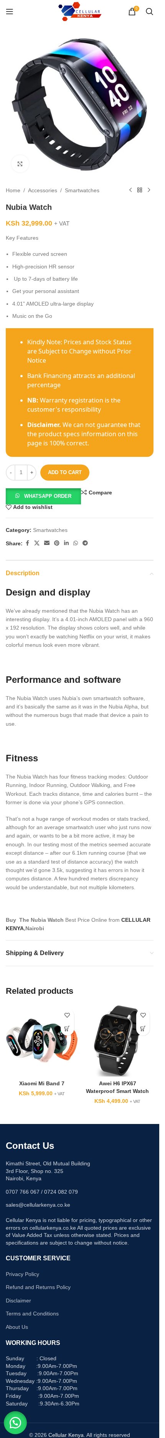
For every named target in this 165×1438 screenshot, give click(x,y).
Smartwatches (82, 190)
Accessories (42, 190)
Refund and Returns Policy (38, 1287)
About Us (17, 1327)
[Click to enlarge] (20, 163)
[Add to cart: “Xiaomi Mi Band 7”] (67, 1029)
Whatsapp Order (47, 496)
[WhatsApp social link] (75, 543)
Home (13, 190)
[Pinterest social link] (57, 543)
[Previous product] (130, 190)
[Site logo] (79, 11)
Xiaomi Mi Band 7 (41, 1083)
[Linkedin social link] (66, 543)
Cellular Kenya (66, 1435)
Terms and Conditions (32, 1313)
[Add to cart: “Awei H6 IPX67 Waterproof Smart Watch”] (143, 1029)
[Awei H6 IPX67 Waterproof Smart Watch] (118, 1041)
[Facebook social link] (27, 543)
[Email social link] (47, 543)
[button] (43, 495)
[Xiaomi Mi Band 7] (42, 1041)
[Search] (149, 11)
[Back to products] (139, 190)
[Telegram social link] (85, 543)
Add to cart (65, 472)
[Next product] (148, 190)
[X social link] (37, 543)
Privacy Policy (22, 1274)
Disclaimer (18, 1300)
